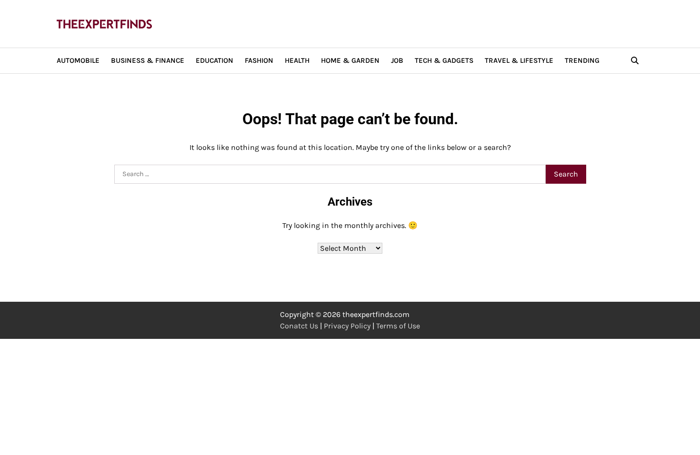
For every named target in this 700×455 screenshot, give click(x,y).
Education (214, 60)
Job (397, 60)
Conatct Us (299, 325)
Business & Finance (147, 60)
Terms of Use (398, 325)
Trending (582, 60)
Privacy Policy (347, 325)
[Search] (634, 60)
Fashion (259, 60)
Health (297, 60)
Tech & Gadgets (444, 60)
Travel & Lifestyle (519, 60)
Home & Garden (350, 60)
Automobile (78, 60)
